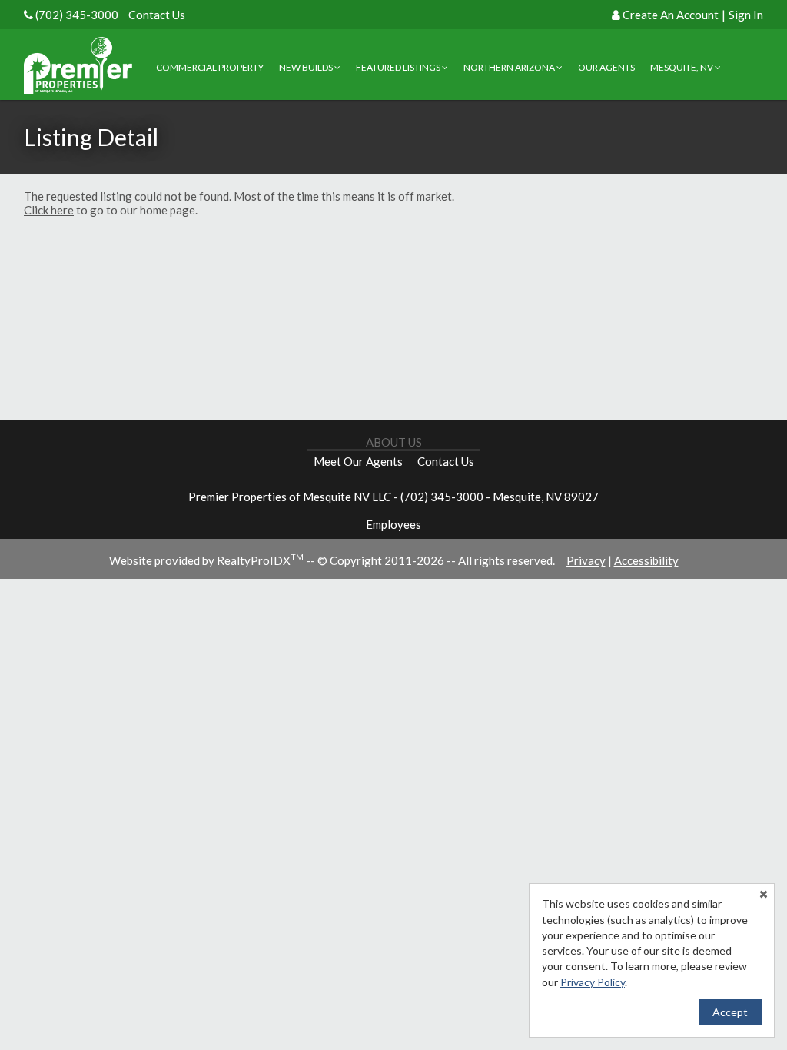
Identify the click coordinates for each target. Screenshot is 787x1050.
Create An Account (671, 15)
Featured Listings (399, 67)
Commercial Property (210, 67)
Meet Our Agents (358, 461)
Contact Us (156, 15)
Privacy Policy (592, 982)
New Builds (306, 67)
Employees (393, 524)
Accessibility (646, 560)
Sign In (746, 15)
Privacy (586, 560)
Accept (730, 1011)
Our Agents (606, 67)
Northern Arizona (509, 67)
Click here (49, 210)
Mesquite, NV (682, 67)
